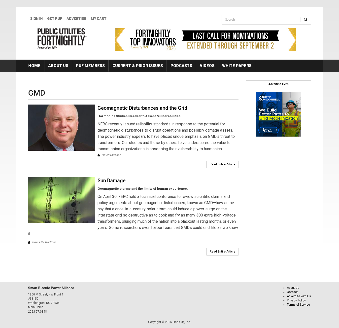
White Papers (236, 65)
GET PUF (54, 19)
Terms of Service (298, 304)
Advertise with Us (299, 296)
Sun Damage (112, 180)
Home (34, 65)
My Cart (98, 19)
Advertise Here (278, 84)
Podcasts (181, 65)
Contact (292, 292)
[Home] (62, 38)
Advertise (76, 19)
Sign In (36, 19)
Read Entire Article (222, 164)
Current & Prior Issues (137, 65)
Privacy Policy (296, 300)
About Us (58, 65)
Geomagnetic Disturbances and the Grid (142, 108)
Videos (207, 65)
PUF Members (90, 65)
